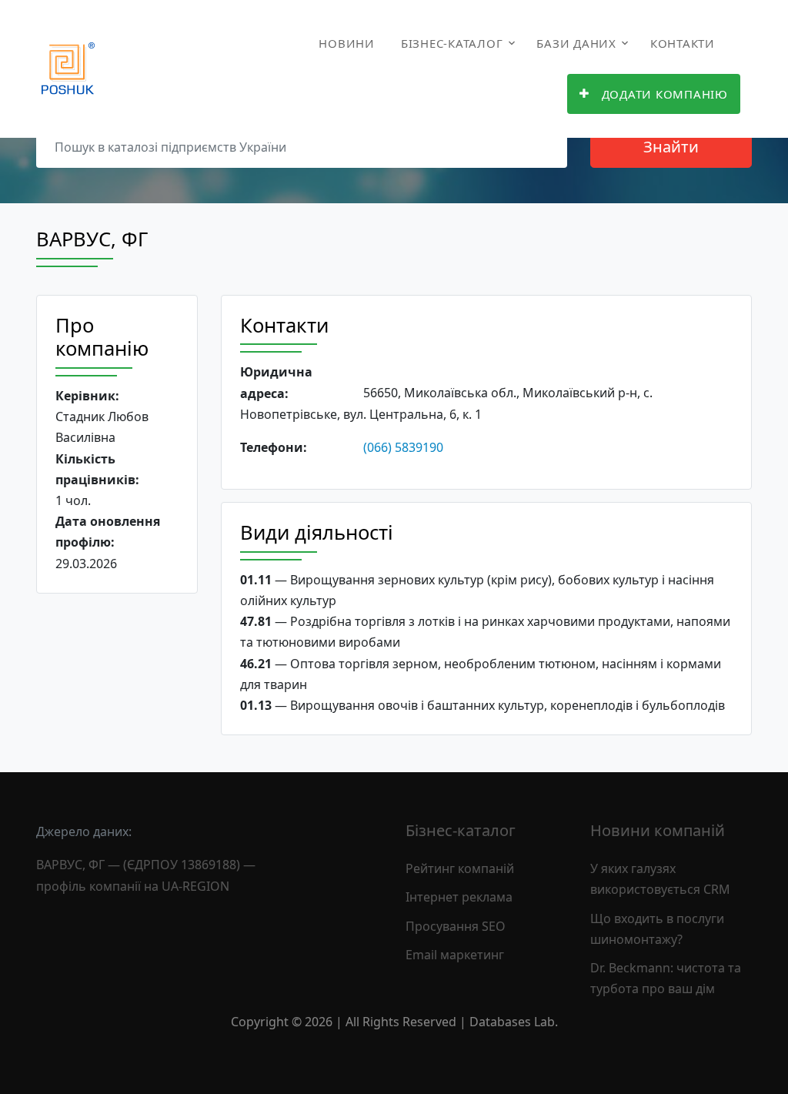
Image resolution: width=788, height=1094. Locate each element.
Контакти (682, 43)
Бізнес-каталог (452, 43)
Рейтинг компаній (460, 868)
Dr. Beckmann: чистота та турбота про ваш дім (665, 978)
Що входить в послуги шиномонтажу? (657, 929)
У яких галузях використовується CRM (660, 879)
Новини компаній (657, 830)
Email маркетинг (455, 954)
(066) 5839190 (403, 447)
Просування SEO (456, 926)
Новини (347, 43)
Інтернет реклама (459, 896)
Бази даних (576, 43)
